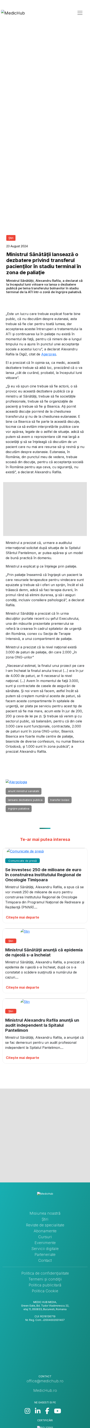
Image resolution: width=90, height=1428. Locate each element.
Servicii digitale (45, 1248)
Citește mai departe (22, 917)
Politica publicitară (45, 1285)
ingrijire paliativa (18, 808)
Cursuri (45, 1237)
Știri (45, 1219)
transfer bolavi (59, 800)
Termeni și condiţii (45, 1279)
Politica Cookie (45, 1291)
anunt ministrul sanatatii (23, 791)
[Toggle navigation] (80, 13)
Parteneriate (45, 1254)
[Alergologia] (16, 782)
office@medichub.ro (45, 1381)
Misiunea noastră (45, 1213)
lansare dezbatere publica (25, 800)
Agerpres (48, 354)
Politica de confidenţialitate (45, 1273)
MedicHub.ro (45, 1390)
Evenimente (45, 1243)
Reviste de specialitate (45, 1225)
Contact (45, 1260)
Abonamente (45, 1231)
